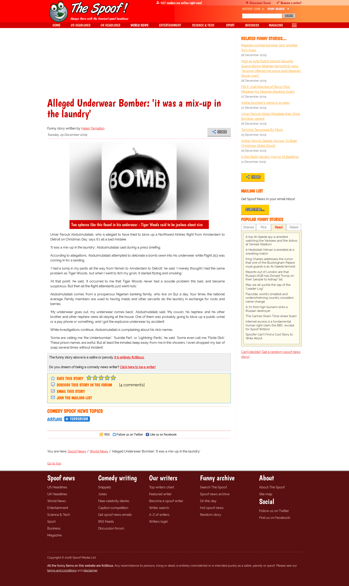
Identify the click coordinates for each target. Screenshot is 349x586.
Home (56, 25)
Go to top (54, 463)
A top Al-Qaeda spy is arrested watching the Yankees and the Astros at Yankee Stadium (271, 240)
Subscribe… (255, 209)
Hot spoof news (212, 508)
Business (54, 528)
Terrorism (79, 418)
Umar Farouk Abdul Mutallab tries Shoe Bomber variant (270, 116)
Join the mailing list (74, 397)
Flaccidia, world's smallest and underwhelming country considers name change (269, 298)
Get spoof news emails (115, 515)
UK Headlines (57, 494)
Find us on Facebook (274, 518)
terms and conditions (62, 570)
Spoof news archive (214, 494)
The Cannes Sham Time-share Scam (271, 316)
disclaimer (90, 570)
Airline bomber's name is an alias (265, 103)
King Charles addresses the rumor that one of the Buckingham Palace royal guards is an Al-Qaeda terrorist (270, 262)
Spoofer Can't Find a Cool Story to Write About (269, 336)
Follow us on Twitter (130, 434)
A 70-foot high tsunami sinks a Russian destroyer (267, 309)
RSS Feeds (106, 521)
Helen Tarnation (92, 128)
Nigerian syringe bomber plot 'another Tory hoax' (269, 47)
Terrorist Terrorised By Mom (262, 130)
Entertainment (57, 508)
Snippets (104, 487)
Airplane (54, 419)
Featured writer (160, 494)
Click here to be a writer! (138, 367)
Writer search (159, 508)
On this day (208, 501)
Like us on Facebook (163, 434)
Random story (210, 515)
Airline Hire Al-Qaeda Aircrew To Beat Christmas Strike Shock (269, 143)
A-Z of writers (159, 515)
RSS (107, 434)
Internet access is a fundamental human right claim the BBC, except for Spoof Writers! (270, 325)
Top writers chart (161, 487)
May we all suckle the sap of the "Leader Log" (268, 286)
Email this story (71, 391)
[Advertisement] (139, 67)
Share (221, 132)
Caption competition (113, 508)
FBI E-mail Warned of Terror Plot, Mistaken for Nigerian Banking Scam (268, 89)
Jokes (102, 494)
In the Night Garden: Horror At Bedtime (270, 157)
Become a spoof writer (166, 501)
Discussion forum (260, 3)
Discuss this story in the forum (84, 384)
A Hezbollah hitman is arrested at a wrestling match (270, 251)
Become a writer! (291, 3)
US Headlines (57, 487)
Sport (51, 521)
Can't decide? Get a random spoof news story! (271, 354)
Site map (265, 494)
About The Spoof (272, 487)
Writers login (158, 521)
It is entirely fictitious (129, 357)
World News (56, 501)
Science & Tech (58, 515)
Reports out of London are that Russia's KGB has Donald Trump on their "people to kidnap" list (270, 275)
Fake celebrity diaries (113, 501)
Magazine (54, 535)
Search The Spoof (213, 487)
